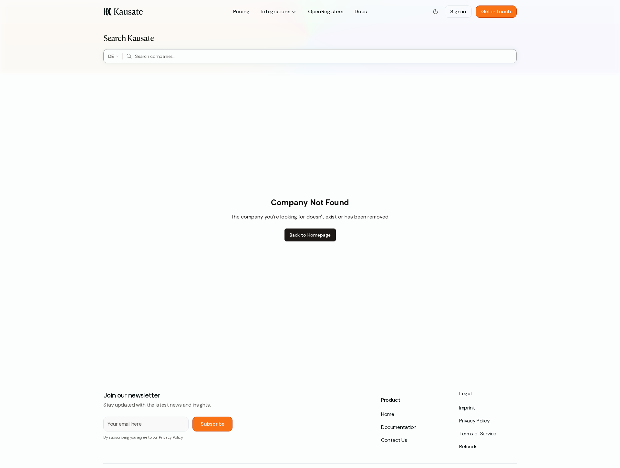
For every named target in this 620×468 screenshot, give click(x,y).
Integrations (275, 11)
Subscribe (212, 423)
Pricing (241, 11)
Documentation (399, 427)
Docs (361, 11)
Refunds (468, 446)
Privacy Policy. (171, 437)
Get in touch (496, 11)
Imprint (467, 407)
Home (387, 414)
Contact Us (394, 440)
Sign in (458, 11)
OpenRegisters (325, 11)
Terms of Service (477, 433)
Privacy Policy (474, 420)
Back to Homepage (310, 235)
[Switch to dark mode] (435, 11)
